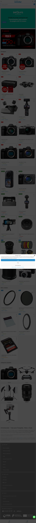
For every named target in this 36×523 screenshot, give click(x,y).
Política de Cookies (14, 267)
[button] (34, 255)
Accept (18, 260)
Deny (18, 262)
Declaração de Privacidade (20, 267)
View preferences (18, 265)
